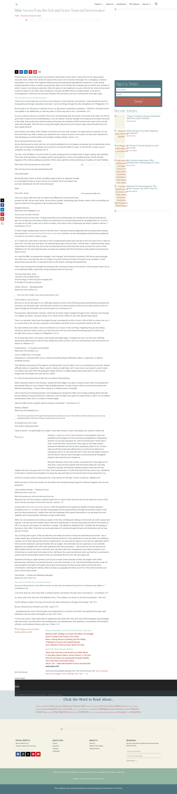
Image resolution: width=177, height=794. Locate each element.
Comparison (110, 706)
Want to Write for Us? (22, 743)
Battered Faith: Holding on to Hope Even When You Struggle (69, 634)
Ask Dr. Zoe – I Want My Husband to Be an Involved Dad (67, 663)
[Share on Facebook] (21, 72)
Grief (65, 709)
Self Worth (83, 712)
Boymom (96, 706)
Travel (128, 712)
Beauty (78, 706)
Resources (56, 746)
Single (98, 712)
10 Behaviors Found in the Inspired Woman (62, 642)
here (38, 211)
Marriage (103, 709)
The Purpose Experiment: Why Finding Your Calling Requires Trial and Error (143, 162)
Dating (118, 706)
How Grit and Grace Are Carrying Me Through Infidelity (67, 658)
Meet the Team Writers (96, 746)
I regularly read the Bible (66, 435)
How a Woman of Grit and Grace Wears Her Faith (64, 645)
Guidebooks (56, 751)
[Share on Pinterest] (30, 72)
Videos (133, 712)
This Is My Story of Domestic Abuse (59, 661)
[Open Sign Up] (150, 4)
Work (138, 712)
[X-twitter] (28, 754)
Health (69, 709)
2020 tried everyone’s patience (38, 507)
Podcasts (55, 748)
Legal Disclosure (94, 748)
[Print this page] (35, 72)
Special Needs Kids (112, 712)
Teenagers (121, 712)
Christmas (102, 706)
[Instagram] (23, 754)
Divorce (130, 706)
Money (121, 709)
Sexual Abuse (93, 712)
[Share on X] (16, 72)
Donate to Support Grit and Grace (26, 746)
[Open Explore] (102, 4)
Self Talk (76, 712)
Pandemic (127, 709)
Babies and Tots (69, 706)
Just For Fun (95, 709)
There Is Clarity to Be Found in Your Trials (62, 636)
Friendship (53, 709)
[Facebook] (18, 754)
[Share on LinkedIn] (26, 72)
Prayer (45, 712)
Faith (17, 16)
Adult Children (44, 706)
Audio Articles (59, 706)
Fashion (135, 706)
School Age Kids (60, 712)
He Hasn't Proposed (76, 709)
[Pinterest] (33, 754)
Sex (89, 712)
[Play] (16, 681)
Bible (83, 706)
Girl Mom (60, 709)
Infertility (88, 709)
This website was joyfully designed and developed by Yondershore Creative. (88, 788)
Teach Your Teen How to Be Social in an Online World (66, 652)
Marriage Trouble (113, 709)
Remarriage (50, 712)
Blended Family (89, 706)
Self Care (70, 712)
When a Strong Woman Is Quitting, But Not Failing (65, 639)
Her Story (84, 709)
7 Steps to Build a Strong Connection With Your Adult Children (143, 117)
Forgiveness (44, 709)
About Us (92, 743)
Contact (55, 743)
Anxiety (51, 706)
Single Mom (103, 712)
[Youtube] (38, 754)
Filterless (38, 709)
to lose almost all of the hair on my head (44, 233)
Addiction (38, 706)
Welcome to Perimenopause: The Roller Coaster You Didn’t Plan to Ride (142, 188)
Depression (124, 706)
